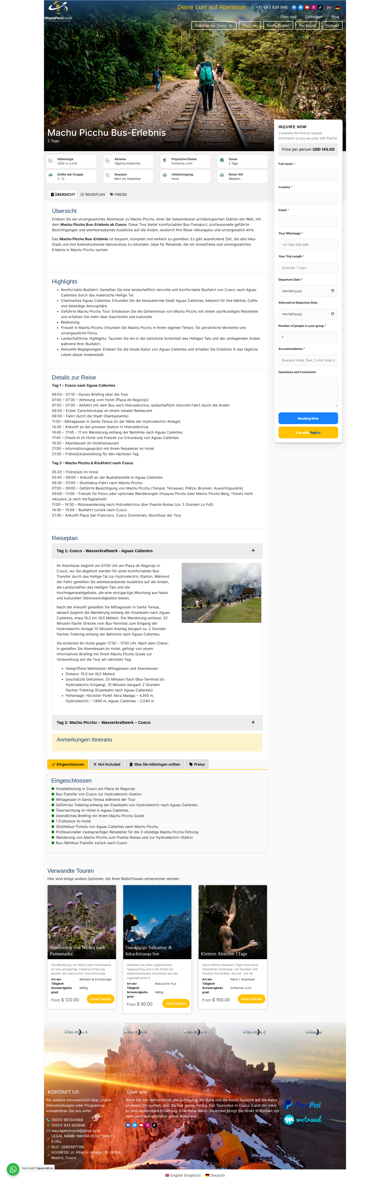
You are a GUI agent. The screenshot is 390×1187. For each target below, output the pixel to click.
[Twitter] (300, 7)
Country (286, 187)
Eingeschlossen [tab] (70, 764)
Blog (335, 16)
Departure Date (291, 279)
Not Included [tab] (108, 764)
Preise (120, 194)
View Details (100, 999)
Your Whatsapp (291, 233)
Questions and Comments (297, 372)
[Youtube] (307, 7)
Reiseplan (94, 194)
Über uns (288, 16)
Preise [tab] (199, 764)
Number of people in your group (302, 326)
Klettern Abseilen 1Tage (224, 953)
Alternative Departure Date (298, 302)
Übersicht (65, 194)
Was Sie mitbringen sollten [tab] (156, 764)
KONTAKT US (63, 1092)
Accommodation (292, 349)
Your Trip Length (291, 256)
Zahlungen (314, 16)
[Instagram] (313, 7)
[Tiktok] (320, 7)
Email (284, 210)
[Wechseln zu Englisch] (329, 7)
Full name (287, 164)
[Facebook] (294, 7)
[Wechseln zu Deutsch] (337, 7)
